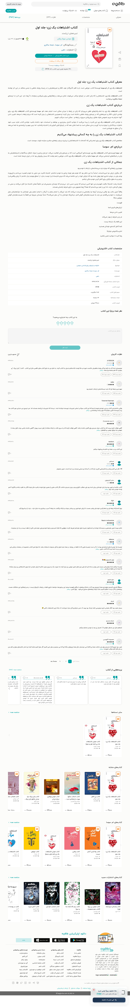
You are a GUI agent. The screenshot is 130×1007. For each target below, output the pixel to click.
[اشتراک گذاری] (119, 52)
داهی (97, 276)
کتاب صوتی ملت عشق (56, 970)
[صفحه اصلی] (118, 4)
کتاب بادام (60, 953)
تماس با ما (77, 953)
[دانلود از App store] (60, 940)
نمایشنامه (42, 960)
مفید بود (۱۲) (116, 493)
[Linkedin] (25, 983)
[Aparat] (17, 983)
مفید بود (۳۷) (117, 434)
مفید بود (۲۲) (117, 453)
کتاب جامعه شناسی (38, 963)
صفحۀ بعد (53, 661)
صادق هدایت (24, 953)
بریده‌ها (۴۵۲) (14, 17)
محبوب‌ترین (12, 354)
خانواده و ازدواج (94, 266)
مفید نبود (105, 493)
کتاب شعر (42, 966)
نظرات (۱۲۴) (51, 17)
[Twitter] (21, 983)
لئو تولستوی (24, 973)
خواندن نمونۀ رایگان (64, 39)
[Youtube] (30, 983)
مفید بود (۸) (116, 573)
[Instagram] (13, 983)
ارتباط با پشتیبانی (62, 988)
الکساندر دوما (23, 970)
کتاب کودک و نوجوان (38, 976)
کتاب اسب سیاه (58, 960)
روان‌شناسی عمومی (83, 266)
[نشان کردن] (119, 66)
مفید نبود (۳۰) (106, 374)
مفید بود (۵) (117, 653)
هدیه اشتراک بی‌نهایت (74, 973)
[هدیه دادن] (119, 59)
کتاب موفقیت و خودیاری (37, 970)
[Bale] (38, 983)
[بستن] (94, 990)
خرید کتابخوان (76, 966)
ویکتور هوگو (24, 976)
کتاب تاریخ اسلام (39, 973)
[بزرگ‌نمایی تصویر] (87, 65)
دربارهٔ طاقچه (77, 956)
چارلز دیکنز (24, 960)
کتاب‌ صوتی (41, 956)
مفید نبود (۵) (105, 414)
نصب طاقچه (11, 11)
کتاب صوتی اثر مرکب (56, 973)
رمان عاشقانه (41, 953)
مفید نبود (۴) (105, 453)
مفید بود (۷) (117, 593)
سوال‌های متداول (76, 960)
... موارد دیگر (24, 940)
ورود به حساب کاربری (14, 4)
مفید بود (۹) (117, 553)
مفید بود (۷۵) (117, 393)
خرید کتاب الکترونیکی (56, 56)
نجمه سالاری (89, 271)
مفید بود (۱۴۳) (117, 374)
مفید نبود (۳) (105, 393)
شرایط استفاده (87, 988)
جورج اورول (24, 966)
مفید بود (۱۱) (117, 512)
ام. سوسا (96, 271)
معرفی (118, 17)
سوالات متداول (75, 988)
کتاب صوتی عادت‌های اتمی (54, 976)
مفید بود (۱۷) (116, 473)
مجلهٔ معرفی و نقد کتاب (73, 976)
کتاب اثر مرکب (58, 963)
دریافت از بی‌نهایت (55, 61)
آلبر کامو (25, 956)
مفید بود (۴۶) (117, 414)
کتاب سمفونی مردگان (56, 966)
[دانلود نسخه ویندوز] (42, 940)
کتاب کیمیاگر (59, 956)
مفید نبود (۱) (105, 473)
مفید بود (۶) (117, 612)
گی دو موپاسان (23, 963)
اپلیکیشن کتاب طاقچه (74, 970)
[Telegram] (34, 983)
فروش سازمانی (76, 963)
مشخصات (86, 17)
